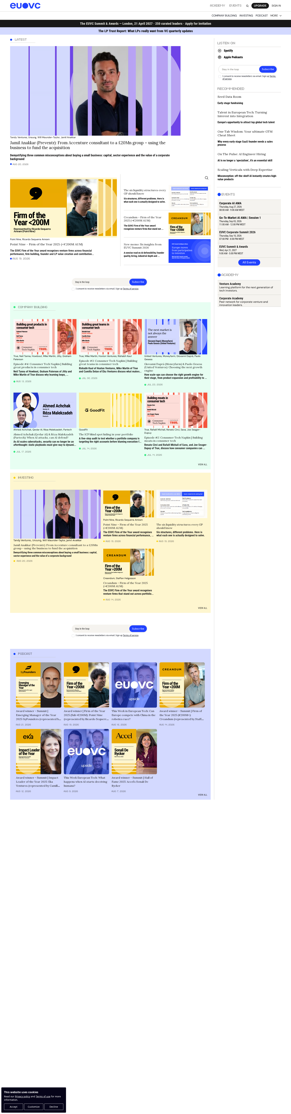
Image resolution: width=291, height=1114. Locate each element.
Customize (34, 1106)
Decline (54, 1106)
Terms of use (43, 1096)
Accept (13, 1106)
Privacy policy (22, 1096)
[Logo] (25, 6)
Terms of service (130, 288)
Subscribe (138, 282)
